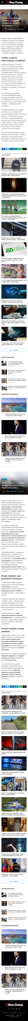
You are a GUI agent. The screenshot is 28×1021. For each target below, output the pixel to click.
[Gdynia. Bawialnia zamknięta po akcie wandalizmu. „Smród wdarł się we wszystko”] (14, 449)
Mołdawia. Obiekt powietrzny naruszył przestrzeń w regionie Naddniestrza (17, 387)
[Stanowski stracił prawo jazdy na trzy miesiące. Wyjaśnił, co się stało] (14, 427)
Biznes (4, 14)
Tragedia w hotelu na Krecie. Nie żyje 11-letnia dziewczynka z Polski (15, 414)
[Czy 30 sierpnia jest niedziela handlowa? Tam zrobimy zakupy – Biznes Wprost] (14, 271)
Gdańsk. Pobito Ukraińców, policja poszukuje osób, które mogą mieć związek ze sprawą (13, 834)
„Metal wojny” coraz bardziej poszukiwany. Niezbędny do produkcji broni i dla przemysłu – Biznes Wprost (14, 195)
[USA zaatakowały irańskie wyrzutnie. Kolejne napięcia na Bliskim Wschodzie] (4, 380)
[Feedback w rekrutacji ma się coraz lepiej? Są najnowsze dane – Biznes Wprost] (14, 165)
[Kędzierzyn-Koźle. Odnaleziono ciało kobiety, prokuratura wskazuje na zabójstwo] (14, 804)
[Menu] (2, 2)
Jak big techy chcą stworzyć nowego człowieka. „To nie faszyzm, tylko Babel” (12, 301)
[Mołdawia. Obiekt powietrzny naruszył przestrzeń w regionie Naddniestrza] (4, 387)
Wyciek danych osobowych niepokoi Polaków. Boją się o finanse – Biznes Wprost (13, 238)
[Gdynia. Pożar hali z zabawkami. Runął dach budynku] (14, 743)
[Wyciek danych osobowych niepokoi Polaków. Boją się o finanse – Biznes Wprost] (14, 229)
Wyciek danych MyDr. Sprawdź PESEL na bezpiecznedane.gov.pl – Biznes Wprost (12, 343)
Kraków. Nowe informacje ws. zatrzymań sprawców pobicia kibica (12, 793)
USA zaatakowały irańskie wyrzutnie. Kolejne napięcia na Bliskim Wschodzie (17, 379)
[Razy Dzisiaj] (14, 2)
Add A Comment (14, 350)
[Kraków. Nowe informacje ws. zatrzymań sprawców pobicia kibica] (14, 784)
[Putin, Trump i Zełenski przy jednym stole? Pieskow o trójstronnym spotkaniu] (4, 372)
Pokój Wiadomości (12, 29)
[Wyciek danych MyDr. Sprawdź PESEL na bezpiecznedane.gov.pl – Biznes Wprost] (14, 334)
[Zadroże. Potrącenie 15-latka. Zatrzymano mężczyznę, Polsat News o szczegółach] (14, 723)
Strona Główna (4, 6)
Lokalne (4, 479)
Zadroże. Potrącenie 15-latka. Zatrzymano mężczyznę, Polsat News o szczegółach (12, 732)
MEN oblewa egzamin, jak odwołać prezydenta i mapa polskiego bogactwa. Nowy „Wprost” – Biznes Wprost (14, 217)
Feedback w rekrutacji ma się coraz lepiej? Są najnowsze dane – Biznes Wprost (13, 174)
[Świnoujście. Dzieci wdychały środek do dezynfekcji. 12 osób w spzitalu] (14, 865)
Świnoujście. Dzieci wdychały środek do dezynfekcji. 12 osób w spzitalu (12, 875)
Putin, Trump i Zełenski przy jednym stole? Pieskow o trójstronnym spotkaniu (16, 372)
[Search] (26, 2)
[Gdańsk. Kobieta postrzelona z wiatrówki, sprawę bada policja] (14, 763)
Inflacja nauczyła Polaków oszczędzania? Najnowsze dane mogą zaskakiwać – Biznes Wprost (13, 322)
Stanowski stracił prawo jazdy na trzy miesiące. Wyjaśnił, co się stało (15, 436)
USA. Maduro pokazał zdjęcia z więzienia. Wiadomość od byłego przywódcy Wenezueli (15, 363)
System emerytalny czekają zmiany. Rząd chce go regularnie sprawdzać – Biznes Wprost (12, 260)
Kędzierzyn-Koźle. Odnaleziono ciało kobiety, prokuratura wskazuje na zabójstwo (13, 814)
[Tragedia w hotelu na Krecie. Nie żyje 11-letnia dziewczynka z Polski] (14, 405)
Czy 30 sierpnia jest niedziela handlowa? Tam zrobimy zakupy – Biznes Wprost (14, 281)
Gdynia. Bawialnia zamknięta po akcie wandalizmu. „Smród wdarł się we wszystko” (15, 459)
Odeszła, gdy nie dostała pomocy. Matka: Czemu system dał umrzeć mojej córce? (12, 854)
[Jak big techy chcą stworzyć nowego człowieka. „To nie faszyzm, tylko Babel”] (14, 292)
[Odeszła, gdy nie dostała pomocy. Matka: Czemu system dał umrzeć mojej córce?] (14, 845)
